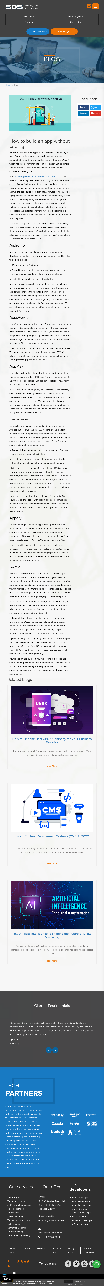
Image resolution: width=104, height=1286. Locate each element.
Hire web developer (79, 1197)
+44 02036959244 (38, 31)
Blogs (28, 1248)
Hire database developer (81, 1205)
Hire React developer (80, 1224)
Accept (69, 1281)
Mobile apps (13, 1212)
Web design (13, 1197)
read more (52, 766)
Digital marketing (15, 1216)
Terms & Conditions (74, 1285)
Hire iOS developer (79, 1216)
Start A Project (64, 31)
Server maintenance (16, 1228)
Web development (16, 1201)
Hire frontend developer (81, 1220)
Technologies (74, 16)
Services (28, 16)
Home (8, 85)
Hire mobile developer (80, 1201)
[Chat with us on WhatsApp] (96, 1264)
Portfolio (29, 22)
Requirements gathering (18, 1235)
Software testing (15, 1231)
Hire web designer (78, 1209)
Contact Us (75, 22)
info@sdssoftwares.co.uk (50, 1232)
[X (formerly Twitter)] (76, 1263)
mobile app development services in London (36, 176)
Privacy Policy (81, 1281)
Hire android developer (80, 1213)
